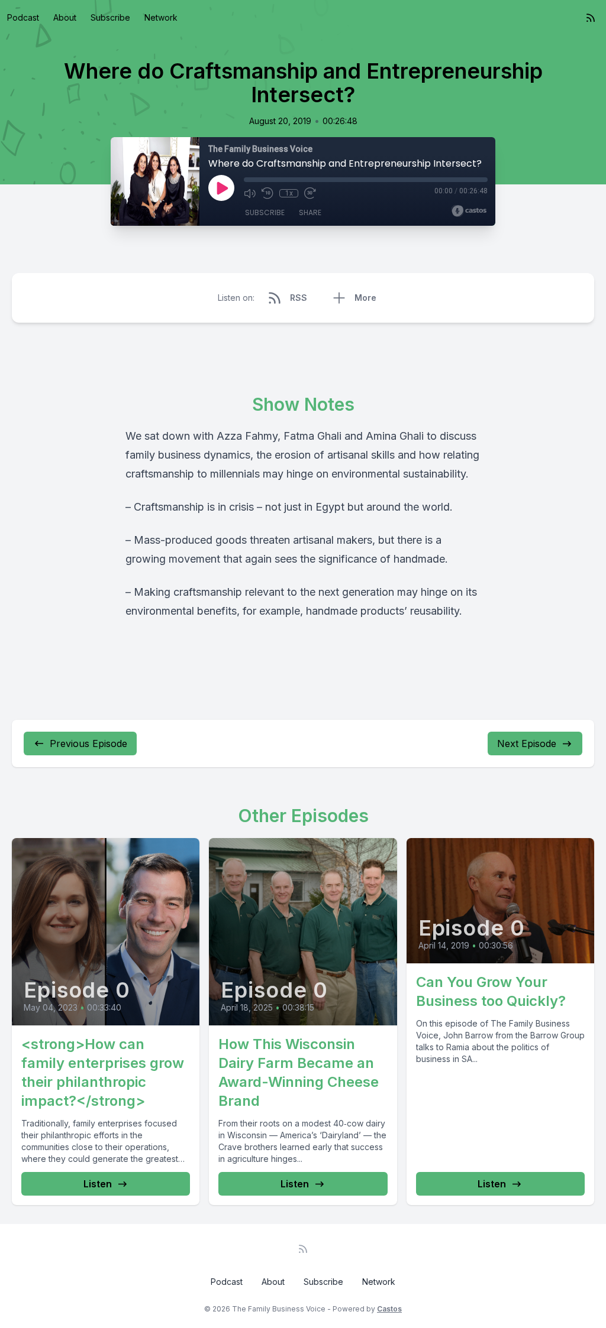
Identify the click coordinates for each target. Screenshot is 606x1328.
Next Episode (526, 743)
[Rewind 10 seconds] (267, 193)
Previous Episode (88, 743)
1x (289, 193)
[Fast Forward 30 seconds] (310, 193)
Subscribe (110, 17)
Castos (389, 1308)
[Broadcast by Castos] (469, 211)
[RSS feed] (590, 17)
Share (310, 212)
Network (161, 17)
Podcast (23, 17)
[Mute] (250, 193)
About (64, 17)
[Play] (221, 188)
